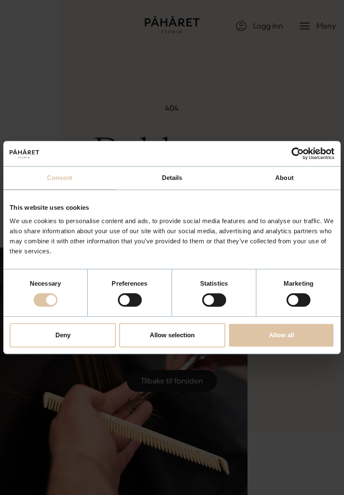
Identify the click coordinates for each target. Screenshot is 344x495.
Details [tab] (172, 177)
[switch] (130, 300)
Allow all (281, 335)
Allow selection (172, 335)
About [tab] (284, 177)
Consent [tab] (59, 177)
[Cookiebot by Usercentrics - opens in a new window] (297, 153)
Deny (62, 335)
